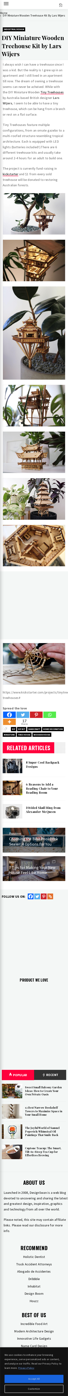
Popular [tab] (20, 1075)
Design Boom (34, 1293)
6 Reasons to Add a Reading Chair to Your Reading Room (42, 788)
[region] (34, 1371)
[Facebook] (9, 715)
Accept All (34, 1378)
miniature (9, 734)
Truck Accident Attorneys (34, 1264)
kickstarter (10, 174)
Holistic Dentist (34, 1257)
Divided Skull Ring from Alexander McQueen (43, 810)
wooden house (42, 734)
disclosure (42, 1225)
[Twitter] (23, 715)
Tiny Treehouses (52, 92)
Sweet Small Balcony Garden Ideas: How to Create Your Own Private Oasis (43, 1091)
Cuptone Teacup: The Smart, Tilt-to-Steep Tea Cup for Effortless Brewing (43, 1151)
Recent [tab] (52, 1075)
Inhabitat (34, 1286)
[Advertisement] (34, 605)
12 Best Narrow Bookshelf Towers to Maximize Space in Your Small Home (43, 1111)
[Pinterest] (36, 715)
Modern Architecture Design (34, 1331)
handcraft (34, 729)
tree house (24, 734)
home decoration (53, 729)
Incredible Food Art (34, 1324)
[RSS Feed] (50, 896)
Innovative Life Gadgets (34, 1338)
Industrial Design (14, 29)
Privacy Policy (26, 1368)
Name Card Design (34, 1346)
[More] (9, 722)
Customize (34, 1388)
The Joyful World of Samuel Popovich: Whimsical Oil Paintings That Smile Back (42, 1131)
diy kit (21, 729)
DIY (13, 729)
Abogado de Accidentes (34, 1271)
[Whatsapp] (49, 715)
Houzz (34, 1301)
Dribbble (34, 1279)
